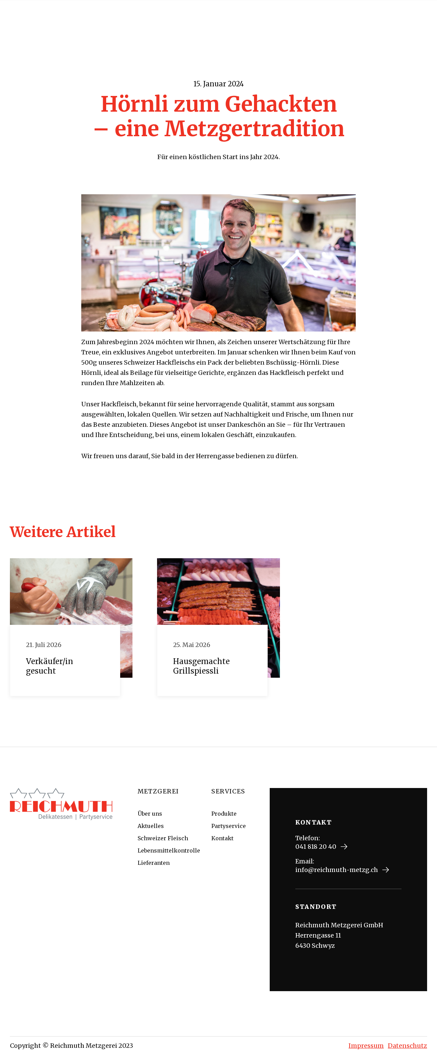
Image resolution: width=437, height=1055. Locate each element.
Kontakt (222, 838)
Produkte (224, 813)
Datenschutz (407, 1046)
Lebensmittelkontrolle (169, 850)
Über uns (150, 813)
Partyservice (228, 825)
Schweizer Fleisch (163, 838)
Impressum (366, 1046)
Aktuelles (151, 825)
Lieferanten (154, 862)
